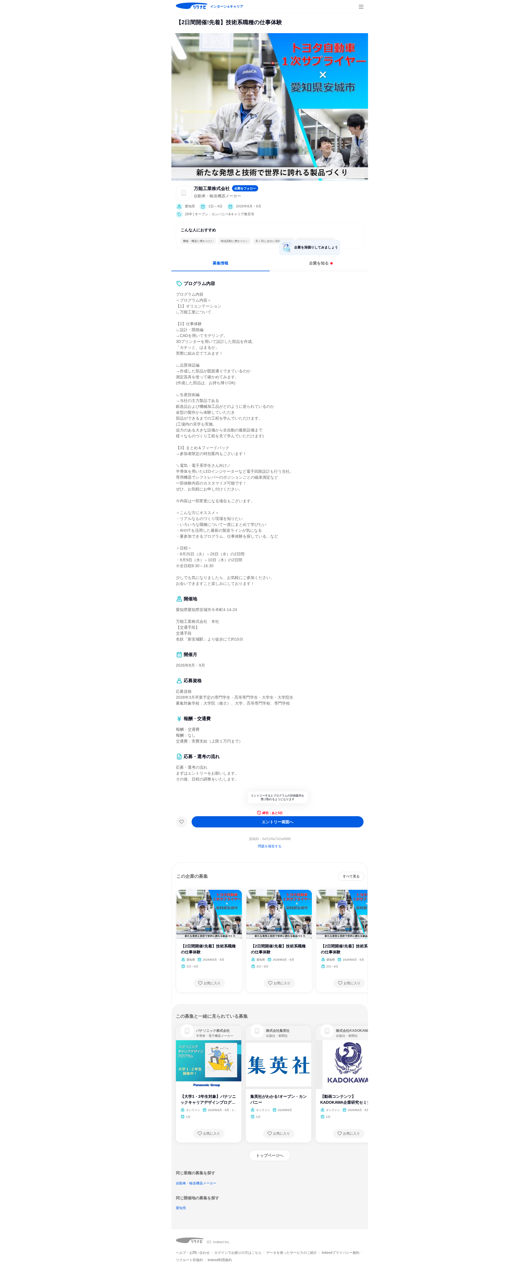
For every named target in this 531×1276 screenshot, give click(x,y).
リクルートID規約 (189, 1260)
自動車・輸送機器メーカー (196, 1183)
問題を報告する (270, 846)
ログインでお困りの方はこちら (238, 1253)
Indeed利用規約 (220, 1260)
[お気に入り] (181, 821)
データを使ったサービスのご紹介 (291, 1253)
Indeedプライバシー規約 (340, 1253)
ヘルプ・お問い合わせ (193, 1253)
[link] (187, 1031)
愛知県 (181, 1208)
